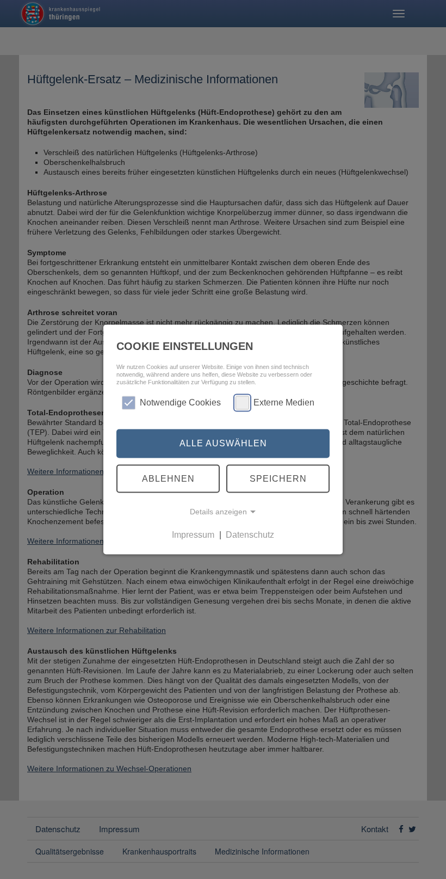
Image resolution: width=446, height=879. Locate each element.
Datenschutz (250, 534)
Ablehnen (168, 478)
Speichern (278, 478)
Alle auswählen (223, 443)
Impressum (193, 534)
